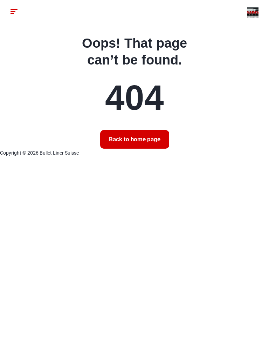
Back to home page (134, 139)
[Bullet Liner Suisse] (252, 12)
